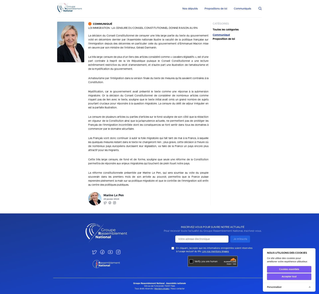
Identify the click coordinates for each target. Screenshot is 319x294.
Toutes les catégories (226, 29)
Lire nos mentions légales (215, 251)
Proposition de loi (224, 39)
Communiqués (242, 8)
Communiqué (102, 24)
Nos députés (190, 8)
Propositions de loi (216, 8)
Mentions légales (162, 289)
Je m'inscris (240, 239)
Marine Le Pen (114, 195)
